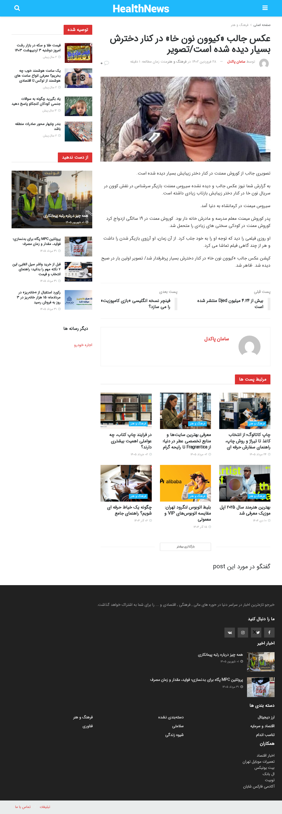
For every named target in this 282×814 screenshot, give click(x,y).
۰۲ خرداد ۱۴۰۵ (140, 454)
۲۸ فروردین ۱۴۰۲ (204, 62)
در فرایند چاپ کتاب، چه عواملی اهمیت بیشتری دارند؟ (130, 441)
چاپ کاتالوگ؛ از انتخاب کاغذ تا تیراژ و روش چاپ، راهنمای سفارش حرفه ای (247, 441)
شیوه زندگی (174, 735)
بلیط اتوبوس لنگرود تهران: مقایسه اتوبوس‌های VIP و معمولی (187, 513)
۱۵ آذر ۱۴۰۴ (200, 527)
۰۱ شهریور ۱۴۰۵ (75, 222)
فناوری (88, 726)
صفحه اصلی (261, 25)
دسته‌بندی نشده (171, 717)
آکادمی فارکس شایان (259, 786)
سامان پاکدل (236, 62)
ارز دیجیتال (266, 717)
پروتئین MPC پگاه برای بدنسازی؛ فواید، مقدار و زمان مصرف (37, 241)
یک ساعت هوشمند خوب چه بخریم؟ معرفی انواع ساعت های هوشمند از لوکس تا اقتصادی (38, 76)
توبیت (270, 780)
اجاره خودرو (83, 345)
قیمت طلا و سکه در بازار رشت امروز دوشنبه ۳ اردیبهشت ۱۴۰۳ (38, 47)
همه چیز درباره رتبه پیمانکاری (66, 216)
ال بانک (269, 774)
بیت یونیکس (264, 768)
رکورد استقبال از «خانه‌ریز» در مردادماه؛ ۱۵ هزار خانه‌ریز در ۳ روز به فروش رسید (39, 297)
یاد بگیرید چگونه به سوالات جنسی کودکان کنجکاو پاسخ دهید (36, 101)
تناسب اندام (265, 735)
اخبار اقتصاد (266, 756)
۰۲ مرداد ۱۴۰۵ (199, 454)
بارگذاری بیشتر (185, 546)
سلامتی (178, 726)
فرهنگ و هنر (239, 25)
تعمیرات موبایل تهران (259, 762)
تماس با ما (23, 807)
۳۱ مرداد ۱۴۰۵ (49, 251)
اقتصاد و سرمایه (262, 726)
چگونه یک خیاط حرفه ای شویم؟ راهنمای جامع (129, 510)
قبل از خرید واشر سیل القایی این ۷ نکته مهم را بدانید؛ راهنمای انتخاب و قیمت (37, 269)
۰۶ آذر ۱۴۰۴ (141, 520)
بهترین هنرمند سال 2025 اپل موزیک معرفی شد (245, 510)
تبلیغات (45, 807)
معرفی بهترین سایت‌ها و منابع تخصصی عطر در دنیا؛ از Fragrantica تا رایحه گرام (187, 441)
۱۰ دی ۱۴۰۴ (260, 520)
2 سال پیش (50, 57)
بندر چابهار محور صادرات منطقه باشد (38, 126)
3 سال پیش (50, 110)
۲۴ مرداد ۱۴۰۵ (258, 454)
